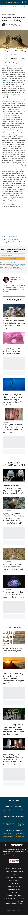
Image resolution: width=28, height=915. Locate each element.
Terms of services (18, 262)
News (20, 25)
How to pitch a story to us (14, 898)
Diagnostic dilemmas (8, 810)
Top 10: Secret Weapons (11, 236)
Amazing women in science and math (20, 819)
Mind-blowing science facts (19, 837)
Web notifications (14, 889)
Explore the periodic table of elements (8, 824)
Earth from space (19, 809)
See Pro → (16, 2)
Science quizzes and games (8, 834)
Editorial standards (14, 895)
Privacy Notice (19, 264)
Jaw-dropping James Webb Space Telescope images (8, 820)
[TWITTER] (11, 282)
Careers (14, 892)
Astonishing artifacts (19, 810)
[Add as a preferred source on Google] (14, 861)
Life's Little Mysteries (8, 809)
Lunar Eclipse (24, 6)
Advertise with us (14, 886)
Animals (4, 14)
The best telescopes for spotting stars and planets (8, 837)
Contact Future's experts (14, 871)
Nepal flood (13, 6)
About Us (14, 874)
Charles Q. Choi (11, 24)
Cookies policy (14, 883)
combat (18, 181)
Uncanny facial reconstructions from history (19, 824)
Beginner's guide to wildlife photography (19, 834)
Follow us (15, 58)
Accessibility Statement (14, 868)
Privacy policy (14, 880)
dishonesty (9, 193)
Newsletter (23, 58)
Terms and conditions (14, 877)
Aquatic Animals (11, 14)
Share (6, 58)
